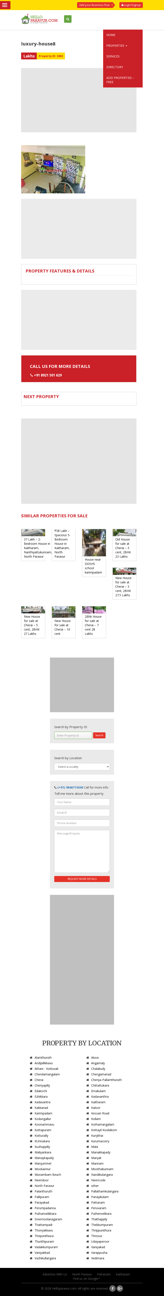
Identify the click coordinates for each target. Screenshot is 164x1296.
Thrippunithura (101, 1230)
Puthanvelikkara (45, 1214)
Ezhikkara (41, 1096)
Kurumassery (100, 1141)
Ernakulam (98, 1091)
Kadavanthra (100, 1096)
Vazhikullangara (45, 1258)
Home (110, 35)
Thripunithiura (44, 1236)
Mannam (97, 1163)
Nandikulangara (102, 1175)
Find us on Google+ (86, 1278)
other (95, 1186)
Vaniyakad (98, 1247)
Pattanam (98, 1202)
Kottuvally (41, 1135)
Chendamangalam (47, 1074)
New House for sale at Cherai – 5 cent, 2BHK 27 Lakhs (32, 625)
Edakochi (41, 1091)
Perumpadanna (45, 1208)
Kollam (96, 1119)
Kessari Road (100, 1113)
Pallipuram (42, 1197)
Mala (94, 1147)
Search (99, 735)
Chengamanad (101, 1074)
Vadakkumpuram (46, 1247)
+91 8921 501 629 (48, 375)
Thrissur (96, 1236)
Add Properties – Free (120, 80)
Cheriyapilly (42, 1085)
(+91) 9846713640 (70, 787)
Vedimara (97, 1258)
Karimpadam (43, 1113)
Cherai (39, 1080)
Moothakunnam (102, 1169)
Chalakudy (98, 1069)
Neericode (98, 1180)
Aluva (95, 1057)
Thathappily (99, 1219)
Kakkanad (41, 1108)
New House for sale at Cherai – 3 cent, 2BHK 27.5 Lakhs (123, 586)
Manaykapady (44, 1158)
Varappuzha (99, 1253)
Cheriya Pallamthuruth (106, 1080)
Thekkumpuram (102, 1225)
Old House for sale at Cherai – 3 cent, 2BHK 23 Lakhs (123, 547)
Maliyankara (43, 1152)
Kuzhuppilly (42, 1147)
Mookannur (43, 1169)
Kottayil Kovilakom (104, 1130)
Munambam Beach (48, 1175)
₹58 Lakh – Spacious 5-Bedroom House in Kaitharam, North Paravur (62, 543)
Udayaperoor (100, 1241)
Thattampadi (43, 1225)
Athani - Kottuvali (46, 1069)
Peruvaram (98, 1208)
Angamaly (98, 1063)
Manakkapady (100, 1152)
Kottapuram (43, 1130)
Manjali (96, 1158)
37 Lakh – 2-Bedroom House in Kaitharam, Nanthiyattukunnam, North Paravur (38, 547)
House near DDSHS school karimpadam (93, 565)
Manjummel (43, 1163)
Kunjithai (97, 1135)
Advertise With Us (55, 1274)
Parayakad (42, 1202)
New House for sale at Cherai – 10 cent (62, 627)
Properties (115, 46)
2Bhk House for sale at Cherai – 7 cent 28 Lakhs (93, 625)
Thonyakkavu (44, 1230)
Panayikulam (100, 1197)
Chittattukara (100, 1085)
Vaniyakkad (42, 1253)
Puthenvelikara (101, 1214)
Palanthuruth (43, 1191)
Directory (114, 67)
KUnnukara (42, 1141)
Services (113, 56)
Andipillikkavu (44, 1063)
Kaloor (95, 1108)
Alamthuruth (43, 1057)
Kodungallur (43, 1119)
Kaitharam (98, 1102)
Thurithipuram (44, 1241)
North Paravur (44, 1186)
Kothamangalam (102, 1124)
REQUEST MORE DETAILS (82, 879)
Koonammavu (44, 1124)
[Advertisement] (78, 100)
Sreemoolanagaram (48, 1219)
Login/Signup (132, 5)
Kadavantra (42, 1102)
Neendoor (42, 1180)
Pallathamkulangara (105, 1191)
